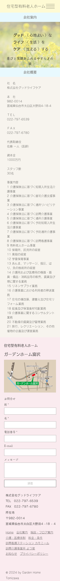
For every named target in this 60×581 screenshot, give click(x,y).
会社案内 (22, 532)
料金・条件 (35, 537)
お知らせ (11, 553)
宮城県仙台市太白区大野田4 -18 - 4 (31, 523)
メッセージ (11, 459)
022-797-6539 (26, 501)
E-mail (8, 445)
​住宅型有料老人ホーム (26, 6)
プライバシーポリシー (34, 553)
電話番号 (10, 432)
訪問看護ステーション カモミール (27, 543)
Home (10, 532)
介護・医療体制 (16, 537)
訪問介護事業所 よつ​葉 (20, 548)
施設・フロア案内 (41, 532)
